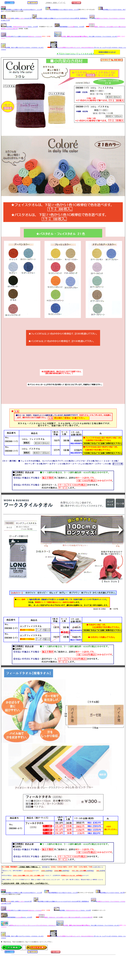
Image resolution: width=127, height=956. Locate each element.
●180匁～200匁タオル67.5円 (19, 18)
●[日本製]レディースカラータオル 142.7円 (112, 892)
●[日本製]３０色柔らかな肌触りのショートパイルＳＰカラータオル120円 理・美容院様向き (62, 18)
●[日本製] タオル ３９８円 (22, 26)
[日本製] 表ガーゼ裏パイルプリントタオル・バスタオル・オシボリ (25, 47)
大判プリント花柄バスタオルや (24, 36)
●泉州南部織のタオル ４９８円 (72, 26)
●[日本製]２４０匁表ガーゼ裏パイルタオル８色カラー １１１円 (24, 9)
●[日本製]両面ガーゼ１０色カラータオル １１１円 (64, 9)
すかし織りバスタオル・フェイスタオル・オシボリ (89, 36)
